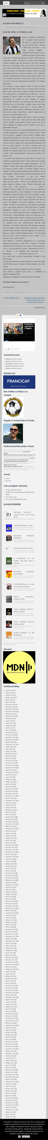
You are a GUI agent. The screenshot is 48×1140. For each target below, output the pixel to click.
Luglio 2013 (9, 1058)
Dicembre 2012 (10, 1074)
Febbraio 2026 (10, 704)
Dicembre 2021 (10, 822)
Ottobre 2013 (9, 1051)
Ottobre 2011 (9, 1107)
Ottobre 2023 (9, 770)
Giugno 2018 (9, 920)
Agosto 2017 (9, 943)
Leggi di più (26, 1136)
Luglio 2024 (9, 749)
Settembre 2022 (10, 800)
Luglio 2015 (9, 1002)
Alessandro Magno (17, 27)
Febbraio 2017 (10, 957)
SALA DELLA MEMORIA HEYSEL (16, 499)
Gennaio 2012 (10, 1100)
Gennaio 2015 (10, 1016)
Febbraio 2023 (10, 789)
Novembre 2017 (10, 936)
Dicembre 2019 (10, 878)
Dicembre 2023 (10, 765)
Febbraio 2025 (10, 732)
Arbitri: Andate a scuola (11, 298)
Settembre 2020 (10, 857)
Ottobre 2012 (9, 1079)
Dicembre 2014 (10, 1018)
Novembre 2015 (10, 992)
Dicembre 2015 (10, 990)
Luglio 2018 (9, 918)
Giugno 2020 (9, 864)
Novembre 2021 (10, 824)
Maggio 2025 (9, 725)
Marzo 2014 (9, 1039)
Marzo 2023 (9, 786)
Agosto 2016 (9, 971)
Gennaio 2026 (10, 707)
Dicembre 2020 (10, 850)
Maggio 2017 (9, 950)
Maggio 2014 (9, 1035)
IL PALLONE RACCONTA (13, 490)
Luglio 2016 (9, 974)
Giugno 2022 (9, 807)
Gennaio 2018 (10, 932)
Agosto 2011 (9, 1112)
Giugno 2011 (9, 1117)
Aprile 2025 (9, 728)
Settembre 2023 (10, 772)
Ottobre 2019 (9, 882)
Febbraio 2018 (10, 929)
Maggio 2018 (9, 922)
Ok (19, 1136)
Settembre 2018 (10, 913)
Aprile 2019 (9, 896)
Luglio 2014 (9, 1030)
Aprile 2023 (9, 784)
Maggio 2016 (9, 978)
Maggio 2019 (9, 894)
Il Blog (7, 293)
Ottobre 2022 (9, 798)
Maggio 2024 (9, 754)
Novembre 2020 (10, 852)
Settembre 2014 (10, 1025)
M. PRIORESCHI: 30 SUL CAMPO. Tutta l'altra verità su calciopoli (24, 561)
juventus (21, 293)
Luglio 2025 (9, 721)
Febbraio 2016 (10, 985)
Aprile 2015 (9, 1009)
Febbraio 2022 (10, 817)
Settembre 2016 (10, 969)
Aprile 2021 (9, 840)
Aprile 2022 (9, 812)
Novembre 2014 (10, 1021)
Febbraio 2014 (10, 1042)
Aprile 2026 (9, 700)
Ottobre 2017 (9, 939)
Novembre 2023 (10, 768)
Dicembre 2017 (10, 934)
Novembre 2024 (10, 740)
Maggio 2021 (9, 838)
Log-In (7, 478)
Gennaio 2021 (10, 847)
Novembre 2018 (10, 908)
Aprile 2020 (9, 868)
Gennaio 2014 (10, 1044)
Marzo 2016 (9, 983)
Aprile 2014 (9, 1037)
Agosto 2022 (9, 803)
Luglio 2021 (9, 833)
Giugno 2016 (9, 976)
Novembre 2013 (10, 1049)
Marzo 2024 (9, 758)
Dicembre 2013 (10, 1046)
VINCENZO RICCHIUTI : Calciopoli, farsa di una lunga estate (24, 515)
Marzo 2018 (9, 927)
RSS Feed (18, 315)
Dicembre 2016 (10, 962)
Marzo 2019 (9, 899)
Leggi (7, 340)
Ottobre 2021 (9, 826)
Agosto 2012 (9, 1084)
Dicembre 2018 (10, 906)
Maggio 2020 (9, 866)
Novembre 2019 (10, 880)
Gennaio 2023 (10, 791)
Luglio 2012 (9, 1086)
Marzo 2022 (9, 814)
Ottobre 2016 (9, 967)
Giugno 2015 (9, 1004)
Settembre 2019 (10, 885)
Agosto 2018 (9, 915)
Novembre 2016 (10, 964)
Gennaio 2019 (10, 903)
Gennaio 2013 (10, 1072)
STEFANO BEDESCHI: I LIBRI (23, 525)
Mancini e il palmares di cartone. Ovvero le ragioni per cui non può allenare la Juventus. (35, 300)
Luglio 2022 (9, 805)
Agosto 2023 (9, 775)
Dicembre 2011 (10, 1103)
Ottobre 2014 (9, 1023)
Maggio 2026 (9, 697)
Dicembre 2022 (10, 793)
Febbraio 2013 (10, 1070)
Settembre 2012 (10, 1081)
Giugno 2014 (9, 1032)
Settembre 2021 (10, 829)
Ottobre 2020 (9, 854)
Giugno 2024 (9, 751)
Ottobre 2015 (9, 995)
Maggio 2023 (9, 782)
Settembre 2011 (10, 1110)
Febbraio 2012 (10, 1098)
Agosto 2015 (9, 1000)
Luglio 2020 (9, 861)
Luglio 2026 (9, 693)
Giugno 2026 (9, 695)
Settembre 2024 (10, 744)
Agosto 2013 (9, 1056)
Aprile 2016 (9, 981)
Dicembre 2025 (10, 709)
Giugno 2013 (9, 1060)
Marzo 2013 (9, 1067)
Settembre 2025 (10, 716)
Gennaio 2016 (10, 988)
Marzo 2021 (9, 843)
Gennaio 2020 (10, 875)
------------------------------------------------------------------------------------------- (19, 577)
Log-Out (8, 481)
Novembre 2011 (10, 1105)
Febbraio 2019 (10, 901)
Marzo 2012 (9, 1096)
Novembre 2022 (10, 796)
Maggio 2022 (9, 810)
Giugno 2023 (9, 779)
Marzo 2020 (9, 871)
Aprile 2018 (9, 925)
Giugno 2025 (9, 723)
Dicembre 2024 (10, 737)
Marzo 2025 (9, 730)
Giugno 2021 (9, 836)
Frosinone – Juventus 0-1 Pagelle (29, 326)
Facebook (21, 315)
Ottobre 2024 (9, 742)
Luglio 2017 (9, 946)
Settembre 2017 (10, 941)
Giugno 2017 (9, 948)
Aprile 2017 (9, 953)
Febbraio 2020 (10, 873)
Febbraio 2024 (10, 761)
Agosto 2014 (9, 1028)
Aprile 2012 (9, 1093)
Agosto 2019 (9, 887)
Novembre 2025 (10, 711)
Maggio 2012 (9, 1091)
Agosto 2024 (9, 747)
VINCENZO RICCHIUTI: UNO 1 (23, 548)
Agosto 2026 (9, 690)
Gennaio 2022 (10, 819)
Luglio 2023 (9, 777)
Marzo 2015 (9, 1011)
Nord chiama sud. (11, 497)
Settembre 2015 (10, 997)
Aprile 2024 (9, 756)
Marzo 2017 (9, 955)
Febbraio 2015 (10, 1014)
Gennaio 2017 (10, 960)
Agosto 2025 (9, 718)
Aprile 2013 (9, 1065)
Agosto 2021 (9, 831)
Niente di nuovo (17, 359)
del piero (15, 293)
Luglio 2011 (9, 1114)
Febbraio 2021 (10, 845)
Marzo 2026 (9, 702)
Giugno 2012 (9, 1089)
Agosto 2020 (9, 859)
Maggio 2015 (9, 1007)
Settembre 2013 (10, 1053)
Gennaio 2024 (10, 763)
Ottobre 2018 (9, 911)
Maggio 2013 (9, 1063)
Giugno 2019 (9, 892)
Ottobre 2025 (9, 714)
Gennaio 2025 (10, 735)
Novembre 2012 (10, 1077)
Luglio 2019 (9, 889)
